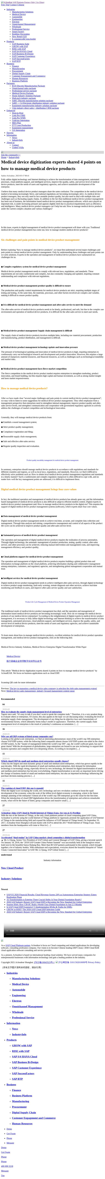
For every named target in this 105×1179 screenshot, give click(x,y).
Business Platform (20, 81)
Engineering (17, 19)
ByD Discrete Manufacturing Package (28, 86)
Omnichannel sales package (24, 88)
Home (3, 157)
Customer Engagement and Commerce (28, 76)
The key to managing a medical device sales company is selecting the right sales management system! (53, 688)
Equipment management (22, 128)
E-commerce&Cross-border (24, 39)
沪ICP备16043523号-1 (44, 962)
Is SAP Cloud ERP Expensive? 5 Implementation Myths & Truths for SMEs (39, 907)
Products (10, 41)
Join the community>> (11, 155)
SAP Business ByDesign (22, 54)
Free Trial (5, 5)
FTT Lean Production (21, 125)
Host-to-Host (17, 113)
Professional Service (21, 29)
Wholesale (16, 26)
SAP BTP (16, 61)
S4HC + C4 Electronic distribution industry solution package (38, 103)
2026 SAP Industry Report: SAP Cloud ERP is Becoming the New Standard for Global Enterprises (49, 902)
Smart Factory (18, 31)
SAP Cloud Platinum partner (18, 945)
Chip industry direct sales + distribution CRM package (35, 108)
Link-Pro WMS (19, 118)
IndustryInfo (17, 140)
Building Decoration (21, 34)
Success (10, 133)
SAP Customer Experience (23, 56)
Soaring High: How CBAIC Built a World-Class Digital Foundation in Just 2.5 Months (44, 904)
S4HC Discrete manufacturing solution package (32, 100)
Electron (15, 22)
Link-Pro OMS (18, 115)
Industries (11, 9)
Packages (11, 83)
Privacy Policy (94, 962)
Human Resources (20, 78)
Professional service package (24, 91)
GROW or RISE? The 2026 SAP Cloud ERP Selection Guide (33, 909)
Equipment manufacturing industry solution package (34, 105)
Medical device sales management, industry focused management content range (40, 691)
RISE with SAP (19, 49)
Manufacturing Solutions (22, 12)
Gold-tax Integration (21, 120)
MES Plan (16, 123)
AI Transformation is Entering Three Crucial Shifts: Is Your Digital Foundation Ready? (44, 899)
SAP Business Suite (20, 44)
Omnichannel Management (23, 24)
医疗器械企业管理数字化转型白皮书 (24, 661)
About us (10, 142)
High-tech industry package (24, 98)
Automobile (17, 17)
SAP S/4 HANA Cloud (22, 51)
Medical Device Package (22, 93)
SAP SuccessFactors (21, 59)
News (14, 137)
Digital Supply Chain (21, 73)
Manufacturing (18, 68)
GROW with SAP (20, 46)
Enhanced (11, 110)
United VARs (18, 147)
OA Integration (18, 130)
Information (12, 135)
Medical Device (19, 14)
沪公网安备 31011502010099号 (72, 962)
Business (10, 63)
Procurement (17, 71)
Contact (13, 5)
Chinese (20, 5)
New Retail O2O (19, 36)
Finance (15, 66)
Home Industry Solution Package (26, 96)
